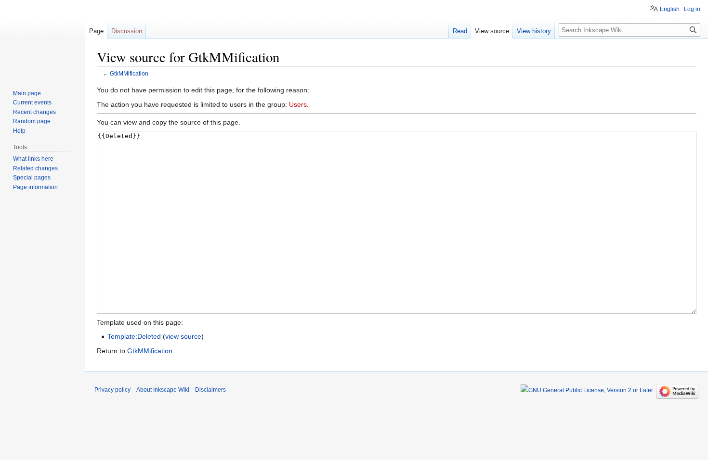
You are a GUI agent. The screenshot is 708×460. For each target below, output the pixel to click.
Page (96, 31)
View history (534, 31)
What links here (33, 158)
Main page (27, 93)
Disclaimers (210, 389)
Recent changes (34, 112)
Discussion (126, 31)
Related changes (35, 168)
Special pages (32, 177)
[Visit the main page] (42, 38)
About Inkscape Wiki (162, 389)
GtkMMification (129, 73)
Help (19, 131)
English (670, 9)
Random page (32, 121)
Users (298, 104)
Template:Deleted (134, 336)
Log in (692, 9)
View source (492, 31)
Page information (35, 187)
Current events (32, 102)
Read (460, 31)
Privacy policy (112, 389)
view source (183, 336)
